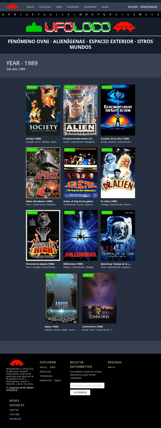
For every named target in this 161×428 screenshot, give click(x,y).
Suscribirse (80, 392)
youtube (14, 414)
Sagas (57, 380)
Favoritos (46, 380)
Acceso (133, 7)
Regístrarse (148, 7)
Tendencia (46, 375)
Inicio (43, 367)
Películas (45, 371)
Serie (53, 367)
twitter (14, 409)
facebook (15, 418)
